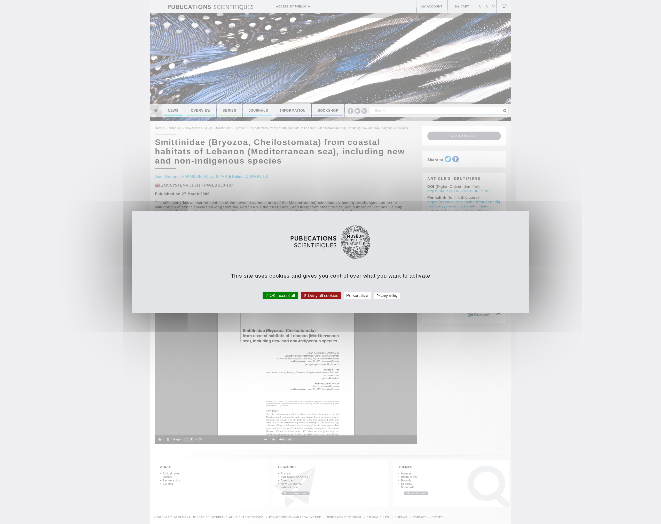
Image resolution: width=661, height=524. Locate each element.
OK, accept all (282, 295)
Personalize (357, 295)
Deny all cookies (322, 295)
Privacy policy (387, 295)
